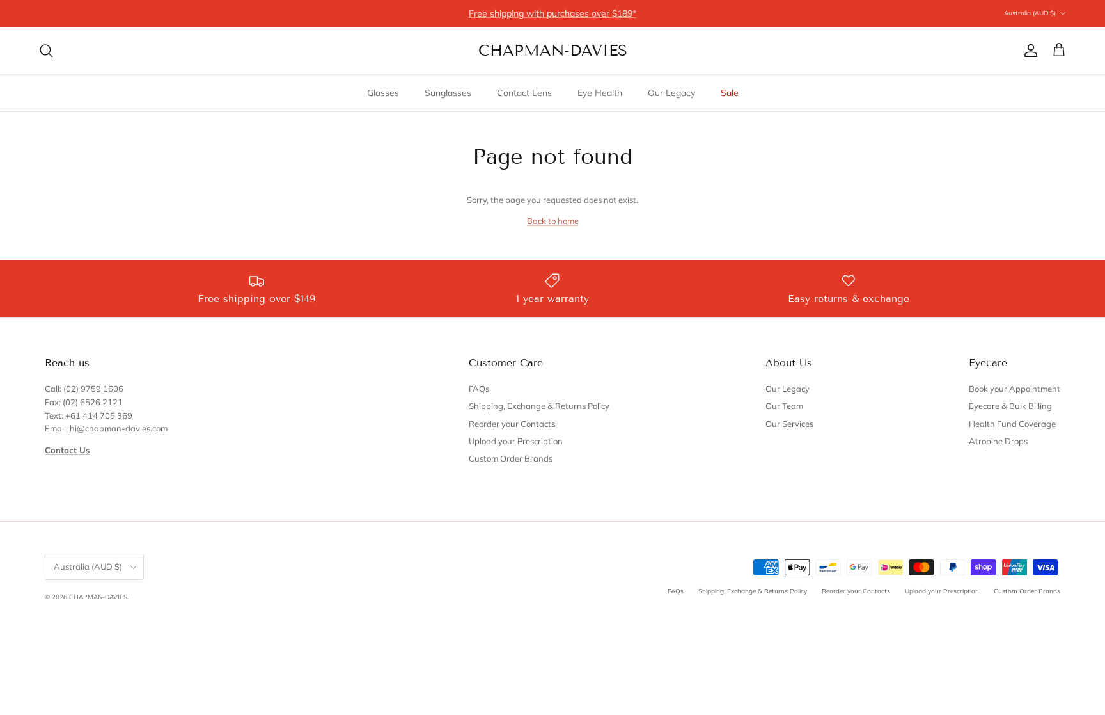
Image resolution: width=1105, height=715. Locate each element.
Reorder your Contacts (512, 424)
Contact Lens (524, 93)
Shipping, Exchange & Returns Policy (539, 406)
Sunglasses (448, 93)
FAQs (479, 388)
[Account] (1028, 50)
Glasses (383, 93)
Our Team (784, 406)
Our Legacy (671, 93)
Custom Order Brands (510, 458)
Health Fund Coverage (1012, 424)
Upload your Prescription (516, 441)
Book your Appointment (1014, 388)
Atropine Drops (998, 441)
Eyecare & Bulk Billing (1010, 406)
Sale (730, 93)
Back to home (553, 221)
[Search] (46, 50)
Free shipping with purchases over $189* (552, 13)
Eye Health (599, 93)
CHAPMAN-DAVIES (98, 597)
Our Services (789, 424)
